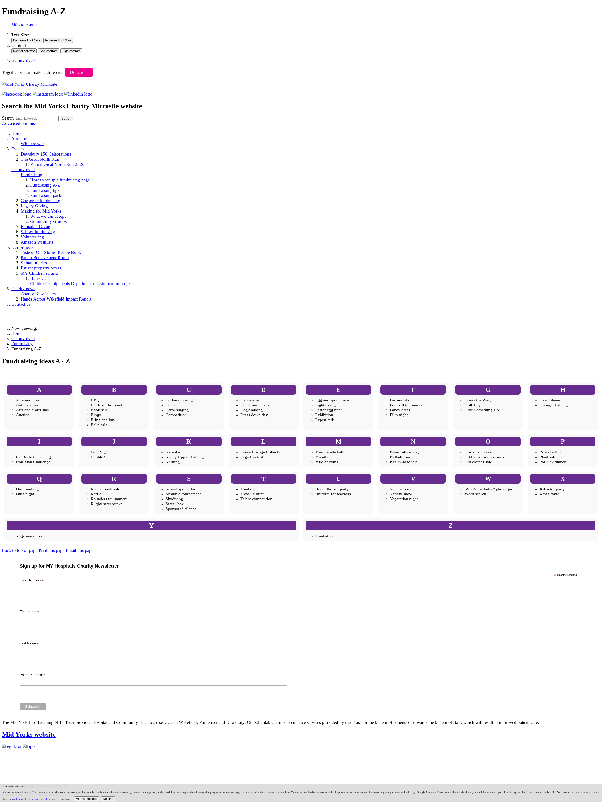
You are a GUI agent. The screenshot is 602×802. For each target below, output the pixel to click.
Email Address (32, 580)
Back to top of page (19, 550)
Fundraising (22, 343)
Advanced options (18, 123)
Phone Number (32, 675)
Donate (76, 72)
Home (16, 333)
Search (8, 118)
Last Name (29, 643)
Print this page (51, 550)
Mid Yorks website (29, 734)
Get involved (23, 338)
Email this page (79, 550)
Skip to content (25, 24)
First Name (29, 612)
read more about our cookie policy (31, 799)
